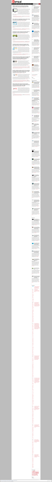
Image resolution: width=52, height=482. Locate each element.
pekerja (13, 81)
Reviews (33, 474)
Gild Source (23, 67)
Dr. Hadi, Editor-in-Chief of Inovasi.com (18, 33)
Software (21, 41)
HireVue (27, 94)
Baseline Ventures (17, 67)
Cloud (26, 94)
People (18, 41)
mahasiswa (15, 29)
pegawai (13, 54)
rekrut (25, 29)
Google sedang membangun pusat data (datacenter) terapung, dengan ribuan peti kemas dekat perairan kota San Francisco (37, 426)
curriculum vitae (20, 67)
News (17, 41)
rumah (21, 54)
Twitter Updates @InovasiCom (34, 74)
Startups (22, 41)
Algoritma (13, 67)
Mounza (16, 29)
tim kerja (20, 81)
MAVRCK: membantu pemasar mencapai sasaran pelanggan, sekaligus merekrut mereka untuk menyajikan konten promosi (21, 6)
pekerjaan (18, 29)
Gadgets (33, 471)
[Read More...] (37, 45)
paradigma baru (26, 67)
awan (25, 94)
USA (37, 475)
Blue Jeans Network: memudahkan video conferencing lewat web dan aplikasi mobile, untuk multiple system (37, 290)
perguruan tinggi (23, 29)
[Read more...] (14, 27)
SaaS (19, 81)
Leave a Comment (23, 33)
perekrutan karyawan (20, 29)
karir (13, 29)
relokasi (20, 54)
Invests (16, 41)
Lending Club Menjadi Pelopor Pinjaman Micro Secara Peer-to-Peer (36, 268)
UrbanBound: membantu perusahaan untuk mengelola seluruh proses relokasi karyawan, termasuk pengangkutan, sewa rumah (21, 45)
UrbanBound (24, 54)
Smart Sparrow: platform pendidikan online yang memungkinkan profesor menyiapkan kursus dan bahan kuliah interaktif (37, 455)
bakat (27, 41)
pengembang (28, 67)
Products (19, 41)
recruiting (17, 81)
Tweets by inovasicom (34, 75)
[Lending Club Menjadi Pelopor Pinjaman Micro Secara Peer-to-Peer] (33, 268)
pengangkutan (15, 54)
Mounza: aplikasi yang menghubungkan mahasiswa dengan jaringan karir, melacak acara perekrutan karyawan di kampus (21, 19)
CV (21, 67)
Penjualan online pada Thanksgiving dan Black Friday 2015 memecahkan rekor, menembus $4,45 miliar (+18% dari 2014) (35, 65)
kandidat (29, 94)
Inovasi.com (26, 1)
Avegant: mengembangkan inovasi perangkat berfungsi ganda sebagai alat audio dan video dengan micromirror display (35, 176)
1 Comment (23, 86)
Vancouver (22, 81)
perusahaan (18, 54)
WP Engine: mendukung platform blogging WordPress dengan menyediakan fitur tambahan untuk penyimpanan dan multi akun (37, 440)
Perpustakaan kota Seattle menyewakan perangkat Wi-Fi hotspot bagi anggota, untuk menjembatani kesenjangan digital (35, 125)
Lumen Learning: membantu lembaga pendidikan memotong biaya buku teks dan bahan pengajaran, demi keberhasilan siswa (36, 260)
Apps (34, 471)
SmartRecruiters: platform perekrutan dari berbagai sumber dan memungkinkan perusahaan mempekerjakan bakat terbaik (21, 32)
